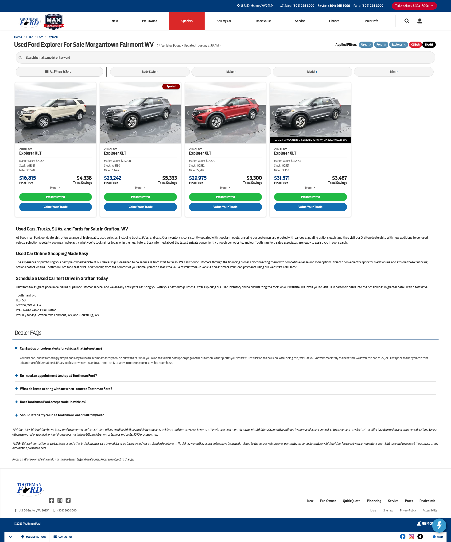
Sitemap (388, 510)
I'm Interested (55, 197)
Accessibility (430, 510)
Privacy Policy (408, 510)
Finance (334, 21)
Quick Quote (351, 501)
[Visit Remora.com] (427, 524)
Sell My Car (224, 21)
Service (300, 21)
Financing (374, 501)
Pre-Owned (149, 21)
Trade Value (263, 21)
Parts (409, 501)
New (115, 21)
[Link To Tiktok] (420, 539)
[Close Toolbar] (10, 537)
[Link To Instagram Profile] (60, 500)
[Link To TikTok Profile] (68, 500)
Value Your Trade (55, 207)
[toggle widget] (439, 526)
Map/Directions (36, 536)
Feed (440, 536)
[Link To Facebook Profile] (52, 500)
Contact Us (65, 536)
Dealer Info (371, 21)
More (53, 187)
